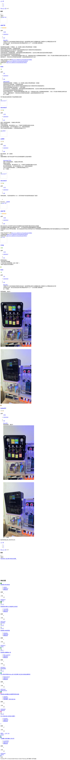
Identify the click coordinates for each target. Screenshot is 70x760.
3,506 (4, 32)
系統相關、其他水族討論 (9, 699)
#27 (4, 120)
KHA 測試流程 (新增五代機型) (8, 716)
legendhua (3, 622)
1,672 (4, 114)
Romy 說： (5, 40)
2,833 (4, 145)
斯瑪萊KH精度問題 (5, 630)
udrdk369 (5, 696)
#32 (4, 282)
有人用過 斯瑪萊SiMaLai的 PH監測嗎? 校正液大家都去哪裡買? (15, 674)
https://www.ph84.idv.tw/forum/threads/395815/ (16, 62)
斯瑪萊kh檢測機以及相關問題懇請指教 (10, 694)
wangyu (5, 587)
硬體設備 (5, 589)
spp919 (2, 754)
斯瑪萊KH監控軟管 (5, 584)
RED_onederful (6, 654)
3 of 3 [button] (7, 8)
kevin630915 (6, 741)
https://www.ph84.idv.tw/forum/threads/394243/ (17, 61)
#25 (4, 37)
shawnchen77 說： (7, 160)
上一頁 (2, 1)
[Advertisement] (35, 568)
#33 (4, 420)
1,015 (4, 252)
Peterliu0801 (3, 668)
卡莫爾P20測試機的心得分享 (7, 738)
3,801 (4, 414)
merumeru (5, 633)
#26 (4, 79)
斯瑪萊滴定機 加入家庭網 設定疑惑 (9, 606)
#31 (4, 257)
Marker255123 (6, 676)
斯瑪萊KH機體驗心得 (6, 652)
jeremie (2, 734)
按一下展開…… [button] (7, 44)
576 (4, 73)
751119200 (5, 609)
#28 (4, 151)
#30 (4, 223)
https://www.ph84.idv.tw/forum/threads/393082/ (21, 59)
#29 (4, 193)
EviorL (2, 646)
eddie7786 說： (6, 81)
